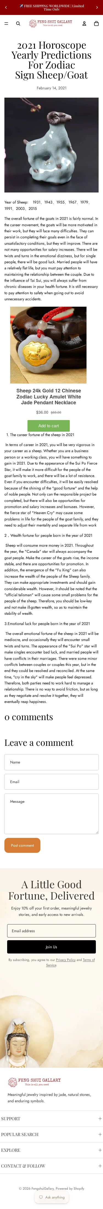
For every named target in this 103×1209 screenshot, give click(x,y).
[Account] (84, 23)
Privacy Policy (66, 959)
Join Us (51, 947)
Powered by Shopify (70, 1188)
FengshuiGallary (43, 1188)
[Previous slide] (6, 7)
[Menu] (6, 23)
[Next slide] (97, 7)
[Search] (18, 23)
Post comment (22, 845)
